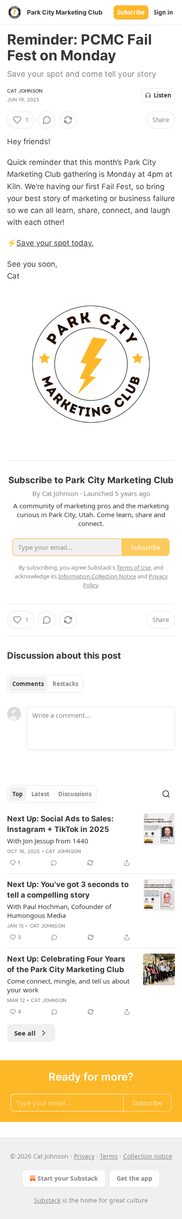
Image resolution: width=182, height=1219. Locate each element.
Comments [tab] (28, 684)
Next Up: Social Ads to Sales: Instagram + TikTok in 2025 (60, 824)
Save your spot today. (55, 243)
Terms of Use (134, 567)
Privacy (84, 1156)
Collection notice (147, 1156)
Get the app (134, 1178)
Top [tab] (17, 794)
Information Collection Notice (97, 576)
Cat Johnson (24, 91)
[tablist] (45, 684)
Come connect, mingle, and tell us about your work (68, 985)
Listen (162, 95)
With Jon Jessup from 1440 (47, 840)
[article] (91, 840)
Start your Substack (68, 1178)
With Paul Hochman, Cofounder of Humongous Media (59, 911)
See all (25, 1033)
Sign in (163, 12)
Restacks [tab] (65, 684)
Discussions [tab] (74, 794)
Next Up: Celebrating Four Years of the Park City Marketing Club (66, 964)
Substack (47, 1200)
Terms (109, 1156)
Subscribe (131, 12)
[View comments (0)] (47, 120)
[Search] (166, 794)
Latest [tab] (40, 794)
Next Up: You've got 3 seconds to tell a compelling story (68, 889)
